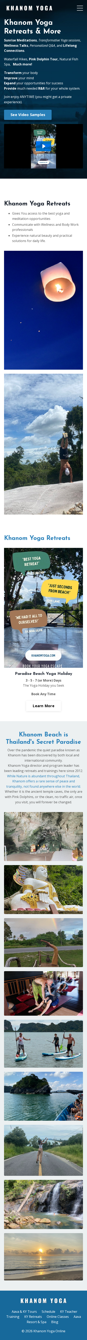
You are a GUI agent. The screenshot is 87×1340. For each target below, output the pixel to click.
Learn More (43, 705)
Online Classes (58, 1316)
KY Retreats (33, 1316)
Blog (54, 1322)
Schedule (48, 1311)
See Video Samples (28, 114)
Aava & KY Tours (24, 1311)
